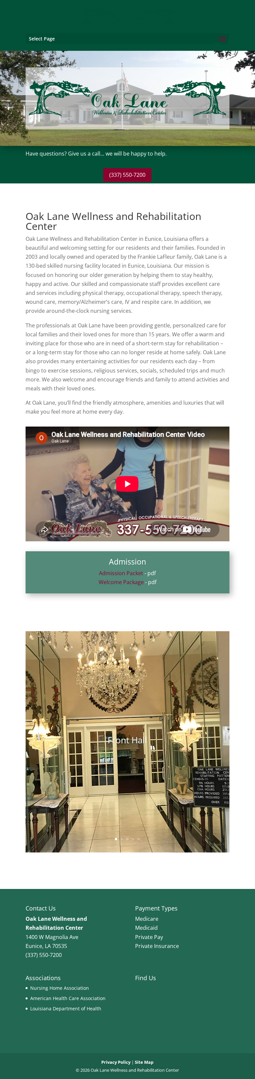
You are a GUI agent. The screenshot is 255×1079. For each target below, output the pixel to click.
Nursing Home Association (59, 988)
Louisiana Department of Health (65, 1008)
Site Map (144, 1062)
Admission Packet (121, 573)
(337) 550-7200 (127, 174)
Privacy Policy (115, 1062)
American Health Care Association (68, 998)
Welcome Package (121, 582)
